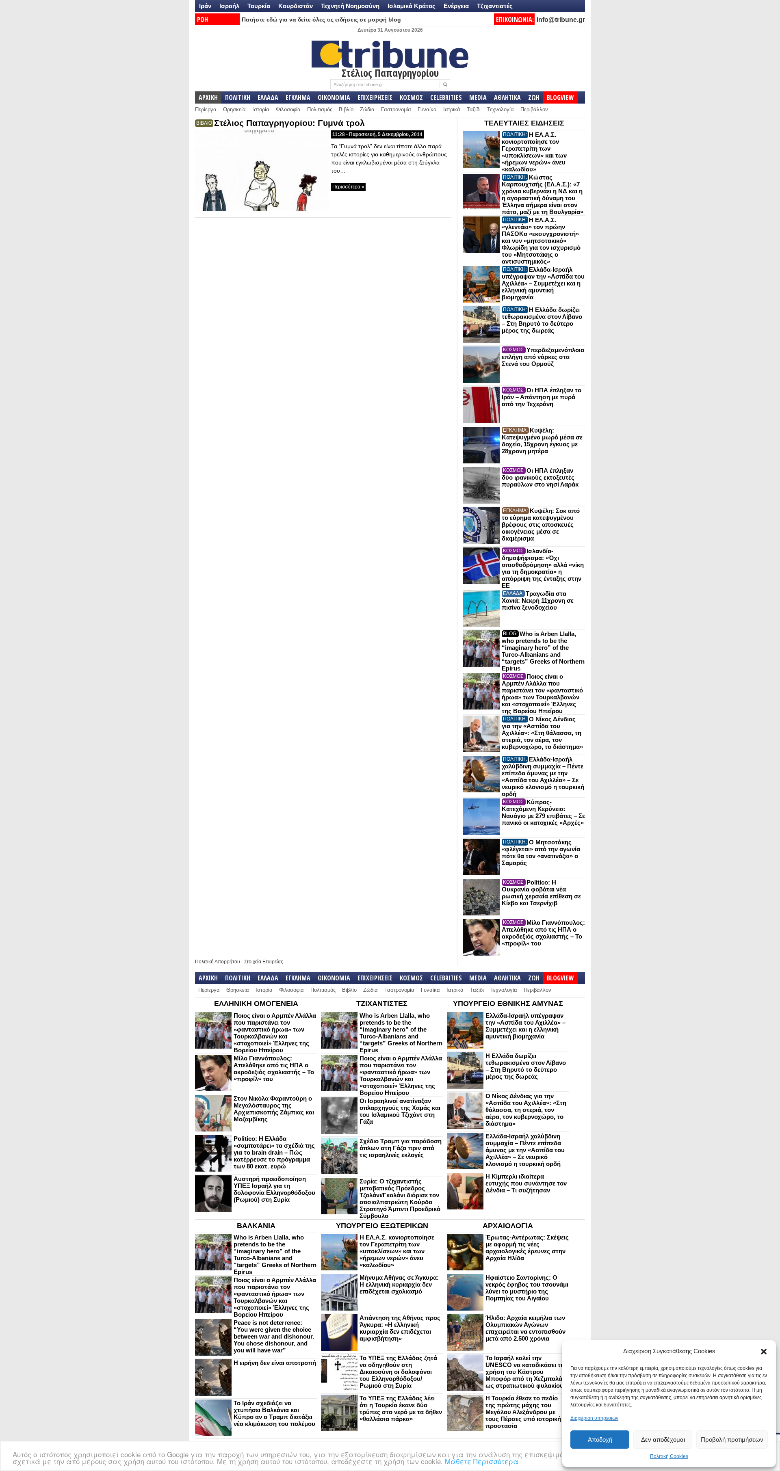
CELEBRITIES (446, 97)
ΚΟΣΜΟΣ (411, 97)
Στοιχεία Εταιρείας (263, 962)
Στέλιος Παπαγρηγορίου (390, 73)
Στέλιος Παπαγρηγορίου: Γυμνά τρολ (289, 123)
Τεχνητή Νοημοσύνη (350, 5)
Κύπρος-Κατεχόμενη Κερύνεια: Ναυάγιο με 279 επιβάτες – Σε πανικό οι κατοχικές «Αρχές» (543, 812)
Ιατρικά (451, 109)
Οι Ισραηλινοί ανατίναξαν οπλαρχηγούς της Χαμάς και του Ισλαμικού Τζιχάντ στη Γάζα (400, 1111)
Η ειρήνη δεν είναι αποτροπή (275, 1362)
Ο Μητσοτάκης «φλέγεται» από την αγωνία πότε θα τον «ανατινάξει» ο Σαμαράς (541, 852)
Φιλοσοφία (288, 109)
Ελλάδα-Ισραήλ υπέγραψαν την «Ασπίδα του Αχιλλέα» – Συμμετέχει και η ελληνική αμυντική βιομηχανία (543, 283)
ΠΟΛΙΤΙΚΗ (237, 97)
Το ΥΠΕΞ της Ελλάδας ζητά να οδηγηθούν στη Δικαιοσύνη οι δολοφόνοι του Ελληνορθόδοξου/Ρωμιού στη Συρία (398, 1371)
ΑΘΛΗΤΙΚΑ (507, 97)
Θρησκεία (234, 109)
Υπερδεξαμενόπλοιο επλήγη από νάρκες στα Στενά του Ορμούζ (543, 356)
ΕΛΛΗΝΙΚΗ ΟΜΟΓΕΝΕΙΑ (256, 1003)
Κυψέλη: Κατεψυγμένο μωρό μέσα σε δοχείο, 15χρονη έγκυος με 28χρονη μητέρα (542, 440)
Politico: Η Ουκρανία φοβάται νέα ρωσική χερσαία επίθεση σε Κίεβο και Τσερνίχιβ (541, 892)
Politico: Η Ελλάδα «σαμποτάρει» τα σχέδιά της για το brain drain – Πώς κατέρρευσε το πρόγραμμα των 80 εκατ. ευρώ (274, 1152)
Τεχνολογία (500, 109)
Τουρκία (258, 5)
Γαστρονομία (396, 109)
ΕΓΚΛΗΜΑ (298, 97)
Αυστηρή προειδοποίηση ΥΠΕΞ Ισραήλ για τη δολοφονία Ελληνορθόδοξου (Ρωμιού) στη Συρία (274, 1189)
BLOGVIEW (560, 97)
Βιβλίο (346, 109)
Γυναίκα (427, 109)
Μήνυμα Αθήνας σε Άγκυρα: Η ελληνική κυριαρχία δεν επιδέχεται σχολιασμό (399, 1284)
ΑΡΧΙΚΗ (208, 97)
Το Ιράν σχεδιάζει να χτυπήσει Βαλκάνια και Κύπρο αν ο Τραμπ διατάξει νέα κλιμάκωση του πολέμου (274, 1413)
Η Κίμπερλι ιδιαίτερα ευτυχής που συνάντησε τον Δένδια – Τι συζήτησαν (526, 1183)
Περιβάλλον (534, 109)
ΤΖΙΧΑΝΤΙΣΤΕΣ (381, 1003)
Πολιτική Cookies (669, 1456)
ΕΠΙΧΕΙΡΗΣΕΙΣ (375, 97)
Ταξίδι (474, 109)
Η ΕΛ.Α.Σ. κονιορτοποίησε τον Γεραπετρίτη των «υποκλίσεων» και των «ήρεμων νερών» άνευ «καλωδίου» (534, 152)
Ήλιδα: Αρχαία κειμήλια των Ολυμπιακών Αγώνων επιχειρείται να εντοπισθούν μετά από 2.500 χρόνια (525, 1328)
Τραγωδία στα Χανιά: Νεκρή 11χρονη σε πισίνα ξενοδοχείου (538, 600)
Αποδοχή (600, 1439)
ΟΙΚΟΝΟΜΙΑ (334, 97)
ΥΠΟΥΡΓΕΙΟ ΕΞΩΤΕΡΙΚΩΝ (382, 1226)
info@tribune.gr (561, 19)
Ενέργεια (456, 5)
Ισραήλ (229, 5)
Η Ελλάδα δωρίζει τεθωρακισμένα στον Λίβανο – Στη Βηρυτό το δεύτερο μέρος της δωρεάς (542, 320)
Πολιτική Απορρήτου (217, 962)
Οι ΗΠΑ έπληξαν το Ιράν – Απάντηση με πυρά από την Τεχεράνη (541, 397)
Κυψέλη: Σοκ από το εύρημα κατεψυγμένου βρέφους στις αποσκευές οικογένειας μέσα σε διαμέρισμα (541, 524)
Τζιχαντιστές (495, 5)
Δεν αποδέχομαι (663, 1439)
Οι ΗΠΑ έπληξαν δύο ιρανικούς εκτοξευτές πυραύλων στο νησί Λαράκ (540, 477)
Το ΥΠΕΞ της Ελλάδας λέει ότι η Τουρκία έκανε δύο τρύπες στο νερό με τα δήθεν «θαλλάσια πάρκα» (401, 1408)
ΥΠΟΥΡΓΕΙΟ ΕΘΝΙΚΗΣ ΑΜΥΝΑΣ (508, 1003)
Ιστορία (260, 109)
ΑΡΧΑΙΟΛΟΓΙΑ (508, 1226)
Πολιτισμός (319, 109)
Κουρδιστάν (295, 5)
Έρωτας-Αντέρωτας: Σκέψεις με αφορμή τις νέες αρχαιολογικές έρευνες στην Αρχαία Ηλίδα (527, 1247)
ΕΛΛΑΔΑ (268, 97)
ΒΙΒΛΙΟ (204, 123)
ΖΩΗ (534, 97)
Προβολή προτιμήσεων (732, 1439)
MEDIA (478, 97)
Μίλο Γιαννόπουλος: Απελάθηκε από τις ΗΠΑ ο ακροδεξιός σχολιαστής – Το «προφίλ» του (543, 933)
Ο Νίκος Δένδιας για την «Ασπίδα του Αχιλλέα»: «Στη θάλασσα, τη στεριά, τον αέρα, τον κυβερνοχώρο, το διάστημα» (542, 733)
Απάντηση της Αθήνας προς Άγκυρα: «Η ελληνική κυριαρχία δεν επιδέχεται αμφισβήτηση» (400, 1328)
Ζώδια (367, 109)
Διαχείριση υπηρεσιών (594, 1418)
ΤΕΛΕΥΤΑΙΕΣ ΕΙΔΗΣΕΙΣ (524, 123)
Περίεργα (206, 109)
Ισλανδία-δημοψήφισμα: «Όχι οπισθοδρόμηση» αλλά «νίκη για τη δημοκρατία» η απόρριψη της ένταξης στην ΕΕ (543, 568)
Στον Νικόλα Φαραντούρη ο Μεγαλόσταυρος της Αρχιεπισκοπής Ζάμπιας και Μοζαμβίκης (274, 1109)
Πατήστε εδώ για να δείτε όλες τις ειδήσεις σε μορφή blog (321, 19)
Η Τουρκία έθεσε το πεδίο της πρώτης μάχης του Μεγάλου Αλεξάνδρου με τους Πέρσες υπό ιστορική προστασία (523, 1412)
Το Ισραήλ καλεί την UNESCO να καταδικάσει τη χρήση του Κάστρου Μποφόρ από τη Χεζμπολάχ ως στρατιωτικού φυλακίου (525, 1371)
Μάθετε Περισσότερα (481, 1461)
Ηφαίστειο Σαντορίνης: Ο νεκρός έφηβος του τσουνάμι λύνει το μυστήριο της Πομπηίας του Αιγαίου (526, 1288)
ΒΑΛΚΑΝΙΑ (256, 1226)
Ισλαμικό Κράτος (412, 5)
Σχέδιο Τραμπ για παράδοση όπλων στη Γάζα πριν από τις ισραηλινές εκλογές (401, 1148)
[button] (764, 1352)
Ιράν (205, 5)
